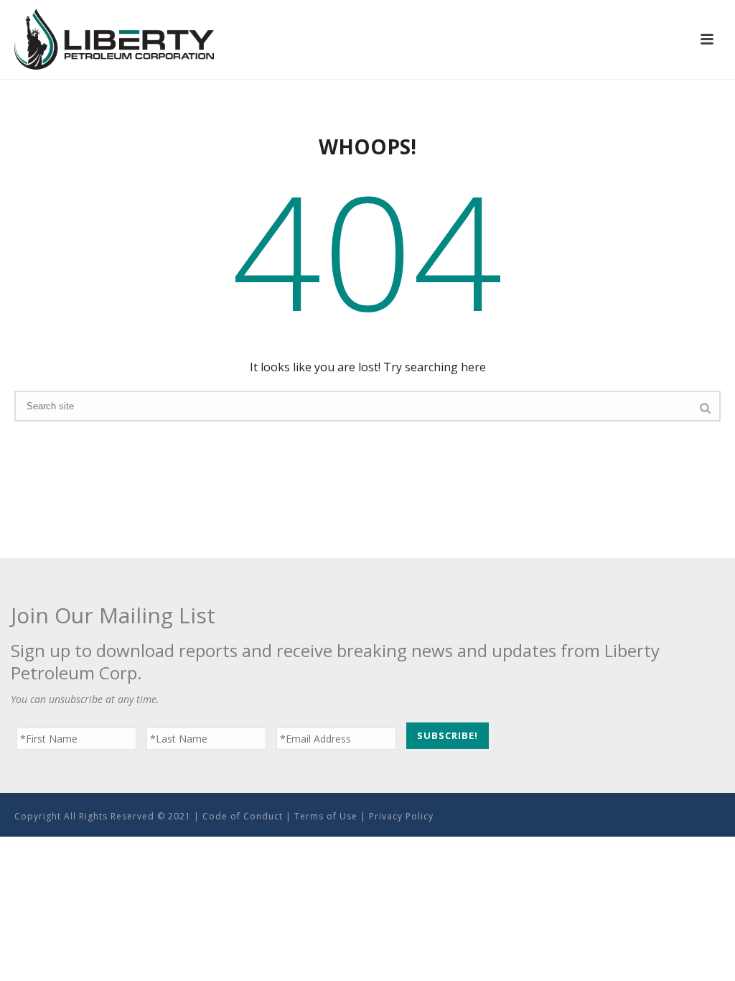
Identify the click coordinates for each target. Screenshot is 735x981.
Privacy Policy (401, 816)
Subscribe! (447, 735)
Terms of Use (325, 816)
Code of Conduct (242, 816)
